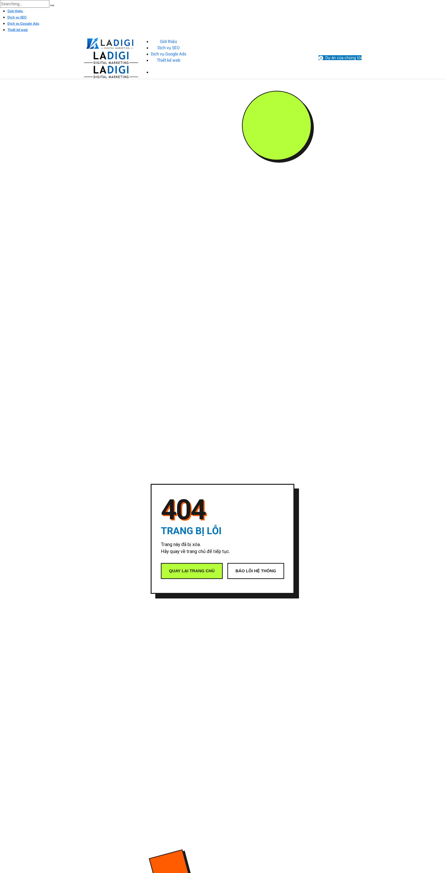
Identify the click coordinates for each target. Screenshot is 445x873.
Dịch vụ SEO (17, 17)
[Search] (52, 5)
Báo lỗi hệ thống (255, 571)
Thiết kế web (17, 30)
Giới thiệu (15, 11)
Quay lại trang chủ (192, 571)
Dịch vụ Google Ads (23, 24)
